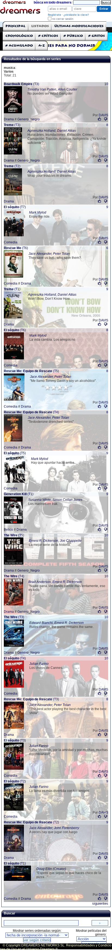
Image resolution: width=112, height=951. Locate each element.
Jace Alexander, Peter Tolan (49, 254)
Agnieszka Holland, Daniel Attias (51, 131)
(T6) (16, 248)
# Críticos (48, 35)
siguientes (100, 903)
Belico (8, 529)
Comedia (10, 242)
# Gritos (96, 35)
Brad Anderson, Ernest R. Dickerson (55, 582)
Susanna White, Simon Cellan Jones (55, 500)
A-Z (41, 45)
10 (106, 84)
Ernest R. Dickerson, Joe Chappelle (55, 541)
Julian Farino (39, 664)
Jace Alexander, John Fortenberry (54, 828)
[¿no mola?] (105, 119)
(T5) (31, 371)
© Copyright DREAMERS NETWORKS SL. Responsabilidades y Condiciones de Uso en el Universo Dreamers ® (55, 947)
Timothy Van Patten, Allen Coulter (52, 89)
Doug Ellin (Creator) (51, 869)
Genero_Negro (28, 119)
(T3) (21, 84)
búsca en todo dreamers (52, 2)
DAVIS (103, 115)
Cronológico (19, 35)
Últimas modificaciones (79, 26)
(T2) (12, 166)
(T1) (12, 289)
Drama (9, 119)
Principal (15, 26)
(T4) (31, 412)
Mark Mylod (37, 212)
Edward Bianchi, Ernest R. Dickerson (56, 623)
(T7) (15, 207)
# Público (73, 35)
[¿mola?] (99, 119)
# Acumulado (19, 45)
